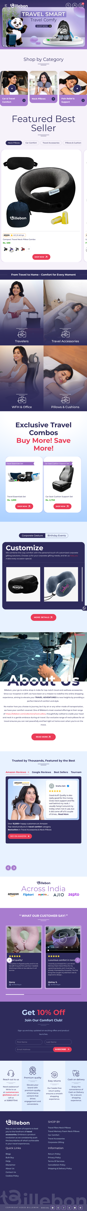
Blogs (8, 1154)
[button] (77, 960)
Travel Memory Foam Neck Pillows (63, 1131)
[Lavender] (11, 249)
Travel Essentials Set (16, 497)
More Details (42, 617)
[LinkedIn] (53, 1208)
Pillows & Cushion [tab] (73, 143)
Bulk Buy (10, 1157)
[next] (13, 867)
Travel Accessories (56, 1139)
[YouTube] (75, 1208)
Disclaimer (10, 1165)
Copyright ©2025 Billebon (22, 1207)
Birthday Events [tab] (57, 535)
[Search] (68, 5)
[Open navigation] (5, 5)
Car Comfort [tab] (31, 143)
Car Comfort (53, 1135)
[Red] (23, 249)
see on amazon (18, 836)
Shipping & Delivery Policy (60, 1168)
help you (74, 556)
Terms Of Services (56, 1161)
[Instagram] (58, 1208)
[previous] (8, 867)
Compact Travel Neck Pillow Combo (19, 239)
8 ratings (20, 235)
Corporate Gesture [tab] (32, 535)
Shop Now (39, 257)
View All (20, 347)
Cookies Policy (12, 1176)
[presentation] (12, 88)
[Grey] (17, 249)
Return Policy (54, 1154)
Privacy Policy (54, 1157)
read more (42, 737)
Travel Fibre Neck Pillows (59, 1128)
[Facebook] (64, 1208)
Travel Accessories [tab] (51, 143)
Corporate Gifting (56, 1142)
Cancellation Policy (56, 1165)
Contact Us (11, 1172)
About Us (10, 1168)
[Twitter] (69, 1208)
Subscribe (60, 1049)
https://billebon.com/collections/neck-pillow (26, 714)
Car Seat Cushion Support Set (59, 497)
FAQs (8, 1161)
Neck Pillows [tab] (14, 143)
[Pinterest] (80, 1208)
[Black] (6, 249)
